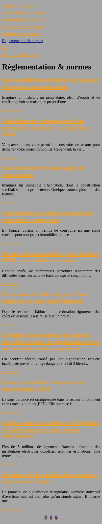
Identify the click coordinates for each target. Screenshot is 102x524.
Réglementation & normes (22, 41)
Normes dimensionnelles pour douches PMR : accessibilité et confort (50, 257)
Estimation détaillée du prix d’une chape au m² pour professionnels (45, 297)
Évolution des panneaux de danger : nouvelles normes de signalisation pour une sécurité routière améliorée (51, 342)
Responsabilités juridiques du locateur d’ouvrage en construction (50, 83)
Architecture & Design (19, 6)
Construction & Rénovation (23, 13)
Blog (6, 48)
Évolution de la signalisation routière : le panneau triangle (50, 478)
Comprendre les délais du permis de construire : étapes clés (47, 216)
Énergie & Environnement (22, 27)
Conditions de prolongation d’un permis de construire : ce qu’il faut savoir (46, 127)
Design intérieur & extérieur (24, 20)
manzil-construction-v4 (20, 55)
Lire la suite (11, 110)
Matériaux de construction (22, 34)
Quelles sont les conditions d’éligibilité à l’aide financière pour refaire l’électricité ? (50, 429)
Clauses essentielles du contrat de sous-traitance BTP (44, 385)
